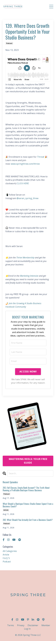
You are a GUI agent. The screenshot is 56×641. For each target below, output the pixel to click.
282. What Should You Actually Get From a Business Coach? (28, 520)
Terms (10, 625)
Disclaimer (33, 625)
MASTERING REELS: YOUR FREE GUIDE (28, 460)
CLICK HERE (23, 183)
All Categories (10, 551)
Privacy (20, 625)
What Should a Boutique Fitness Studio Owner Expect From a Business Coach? (28, 505)
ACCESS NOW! (28, 371)
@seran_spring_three (27, 198)
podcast (9, 43)
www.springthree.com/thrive (25, 163)
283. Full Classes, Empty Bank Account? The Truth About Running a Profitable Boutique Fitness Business (26, 489)
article (6, 510)
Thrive (40, 156)
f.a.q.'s (6, 558)
